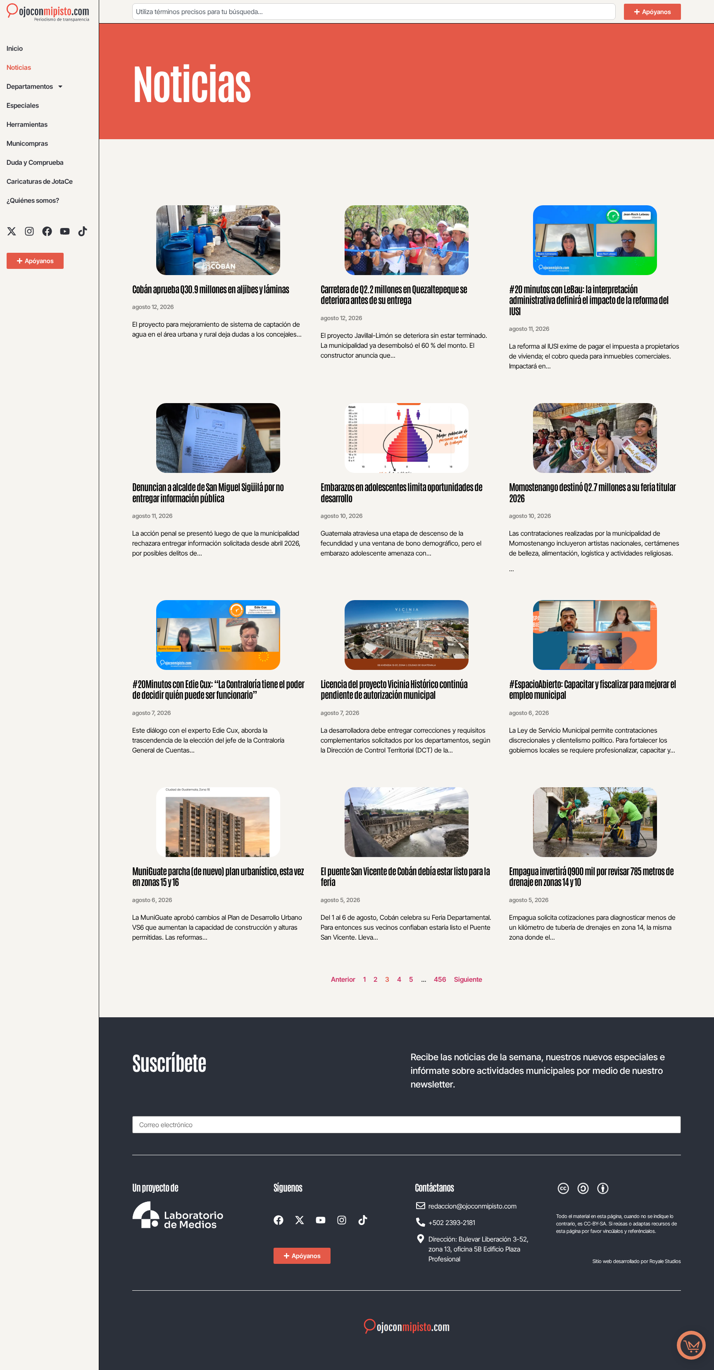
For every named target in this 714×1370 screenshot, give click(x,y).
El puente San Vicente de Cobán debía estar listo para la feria (405, 876)
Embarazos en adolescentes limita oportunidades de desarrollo (401, 492)
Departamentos (30, 86)
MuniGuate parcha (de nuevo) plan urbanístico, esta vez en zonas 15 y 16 (218, 876)
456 (440, 979)
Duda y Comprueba (35, 162)
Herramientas (27, 124)
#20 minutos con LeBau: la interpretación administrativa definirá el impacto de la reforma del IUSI (589, 299)
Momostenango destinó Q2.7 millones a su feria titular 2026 (592, 492)
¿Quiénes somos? (33, 200)
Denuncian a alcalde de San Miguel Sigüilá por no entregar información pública (207, 492)
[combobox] (374, 11)
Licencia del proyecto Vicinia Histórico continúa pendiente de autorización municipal (394, 689)
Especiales (23, 105)
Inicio (15, 48)
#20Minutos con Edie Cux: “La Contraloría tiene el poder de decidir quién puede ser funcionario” (218, 689)
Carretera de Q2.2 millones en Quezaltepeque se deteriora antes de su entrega (394, 294)
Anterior (343, 979)
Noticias (19, 67)
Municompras (27, 143)
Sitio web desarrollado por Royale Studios (637, 1261)
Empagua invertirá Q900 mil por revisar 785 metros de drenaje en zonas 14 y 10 (591, 876)
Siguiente (468, 979)
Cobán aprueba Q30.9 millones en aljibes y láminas (211, 288)
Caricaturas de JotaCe (40, 181)
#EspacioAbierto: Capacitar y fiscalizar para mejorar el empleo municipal (592, 689)
